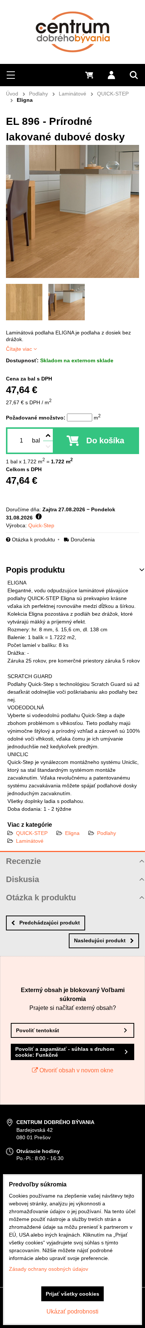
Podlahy (106, 833)
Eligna (72, 833)
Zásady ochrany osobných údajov (48, 1269)
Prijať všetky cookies (72, 1294)
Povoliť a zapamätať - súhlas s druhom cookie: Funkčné (64, 1052)
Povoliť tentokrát (37, 1030)
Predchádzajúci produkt (49, 923)
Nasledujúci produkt (100, 940)
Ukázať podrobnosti (72, 1311)
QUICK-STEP (32, 833)
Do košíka (105, 440)
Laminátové (30, 841)
